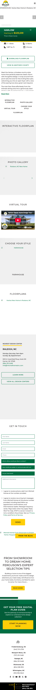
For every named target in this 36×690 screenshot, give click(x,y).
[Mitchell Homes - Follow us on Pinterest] (25, 677)
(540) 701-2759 (19, 649)
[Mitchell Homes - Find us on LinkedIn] (19, 677)
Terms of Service (17, 515)
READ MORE (18, 588)
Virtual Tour (9, 108)
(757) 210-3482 (19, 655)
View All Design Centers (18, 381)
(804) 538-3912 (19, 667)
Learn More (18, 375)
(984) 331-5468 (8, 363)
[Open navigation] (35, 3)
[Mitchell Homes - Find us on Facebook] (10, 677)
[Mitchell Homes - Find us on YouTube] (16, 677)
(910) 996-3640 (19, 673)
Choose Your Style (26, 107)
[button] (32, 178)
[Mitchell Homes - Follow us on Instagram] (13, 677)
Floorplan (18, 112)
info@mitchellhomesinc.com (13, 365)
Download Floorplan (19, 58)
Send (18, 522)
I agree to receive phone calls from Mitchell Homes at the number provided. (18, 492)
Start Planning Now (18, 624)
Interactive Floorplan (10, 101)
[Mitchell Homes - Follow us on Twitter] (22, 677)
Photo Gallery (26, 102)
